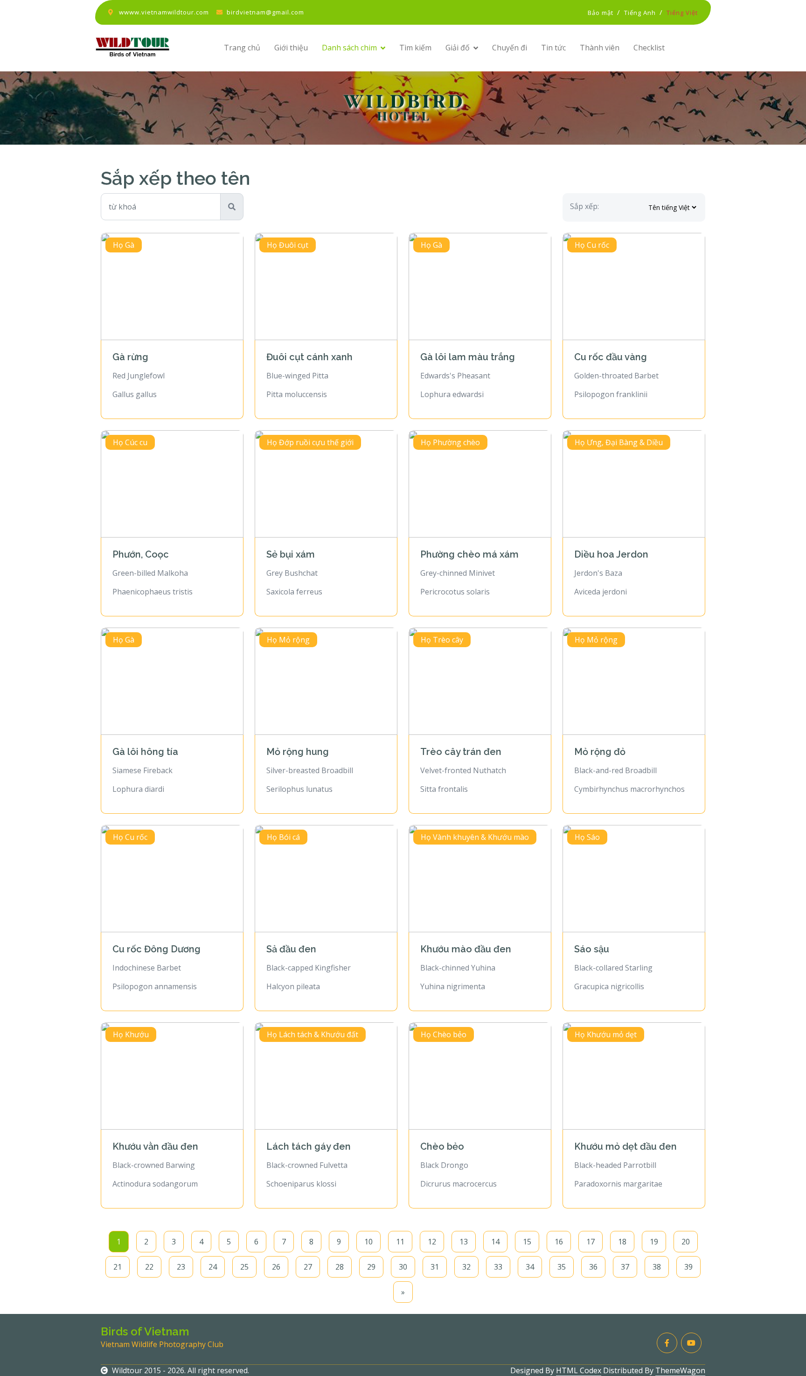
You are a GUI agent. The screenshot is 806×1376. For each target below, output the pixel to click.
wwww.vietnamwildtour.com (164, 12)
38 (657, 1267)
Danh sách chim (349, 47)
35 (561, 1267)
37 (625, 1267)
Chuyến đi (509, 47)
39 (688, 1267)
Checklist (649, 47)
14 (495, 1241)
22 (149, 1267)
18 (622, 1241)
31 (435, 1267)
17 (590, 1241)
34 (530, 1267)
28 (339, 1267)
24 (212, 1267)
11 (400, 1241)
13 (463, 1241)
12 (432, 1241)
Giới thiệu (291, 47)
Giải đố (457, 47)
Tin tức (553, 47)
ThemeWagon (680, 1370)
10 (368, 1241)
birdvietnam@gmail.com (265, 12)
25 (244, 1267)
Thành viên (599, 47)
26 (276, 1267)
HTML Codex (578, 1370)
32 (466, 1267)
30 (403, 1267)
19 (654, 1241)
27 (308, 1267)
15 (527, 1241)
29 (371, 1267)
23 (181, 1267)
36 (593, 1267)
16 (559, 1241)
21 (117, 1267)
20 (685, 1241)
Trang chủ (242, 47)
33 (498, 1267)
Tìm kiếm (415, 47)
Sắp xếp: (584, 206)
